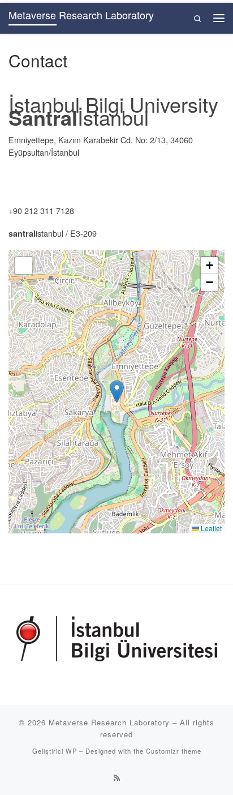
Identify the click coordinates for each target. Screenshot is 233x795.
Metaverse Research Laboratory (109, 722)
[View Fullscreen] (23, 265)
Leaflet (210, 528)
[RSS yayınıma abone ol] (117, 777)
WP (71, 750)
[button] (117, 391)
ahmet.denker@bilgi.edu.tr (56, 188)
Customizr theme (173, 750)
